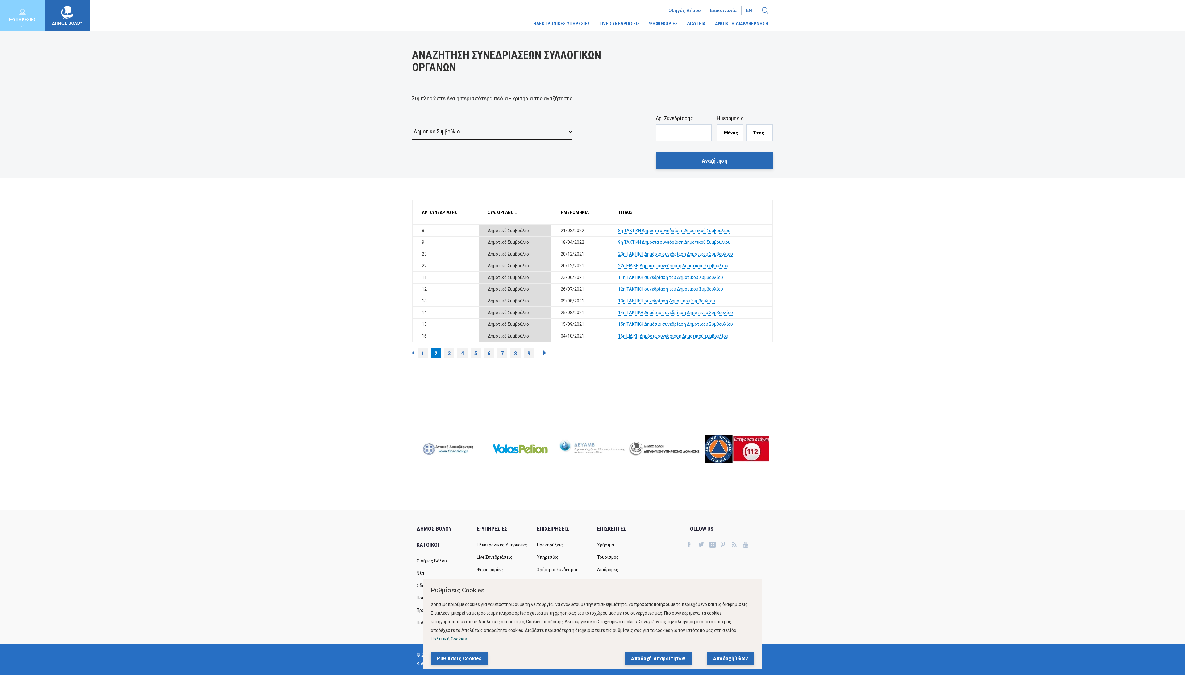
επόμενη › (544, 352)
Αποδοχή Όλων (730, 658)
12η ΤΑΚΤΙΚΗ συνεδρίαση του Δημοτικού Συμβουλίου (670, 289)
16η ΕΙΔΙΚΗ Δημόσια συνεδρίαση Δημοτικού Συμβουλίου (673, 335)
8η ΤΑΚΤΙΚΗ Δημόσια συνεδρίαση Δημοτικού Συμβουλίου (674, 230)
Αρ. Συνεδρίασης (674, 118)
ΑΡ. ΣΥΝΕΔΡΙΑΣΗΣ (439, 212)
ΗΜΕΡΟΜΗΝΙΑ (575, 212)
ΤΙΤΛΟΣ (625, 212)
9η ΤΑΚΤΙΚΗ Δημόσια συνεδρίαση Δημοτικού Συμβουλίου (674, 242)
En (749, 10)
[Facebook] (692, 545)
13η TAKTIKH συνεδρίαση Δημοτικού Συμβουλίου (666, 300)
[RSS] (737, 545)
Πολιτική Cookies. (449, 638)
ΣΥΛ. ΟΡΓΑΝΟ (501, 212)
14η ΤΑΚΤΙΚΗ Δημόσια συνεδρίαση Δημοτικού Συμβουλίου (675, 312)
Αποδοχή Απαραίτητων (658, 658)
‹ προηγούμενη (413, 352)
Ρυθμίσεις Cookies (459, 658)
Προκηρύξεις (550, 544)
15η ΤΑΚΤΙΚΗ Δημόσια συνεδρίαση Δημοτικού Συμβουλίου (675, 324)
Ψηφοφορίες (490, 569)
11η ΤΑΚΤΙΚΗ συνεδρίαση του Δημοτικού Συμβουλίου (670, 277)
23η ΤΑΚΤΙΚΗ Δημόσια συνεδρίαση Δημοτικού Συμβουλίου (675, 254)
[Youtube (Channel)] (748, 545)
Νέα (420, 573)
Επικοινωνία (723, 10)
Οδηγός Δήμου (684, 10)
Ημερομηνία (730, 118)
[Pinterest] (726, 545)
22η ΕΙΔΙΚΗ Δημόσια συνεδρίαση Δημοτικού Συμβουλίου (673, 265)
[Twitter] (703, 545)
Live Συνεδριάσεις (495, 557)
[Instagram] (715, 545)
